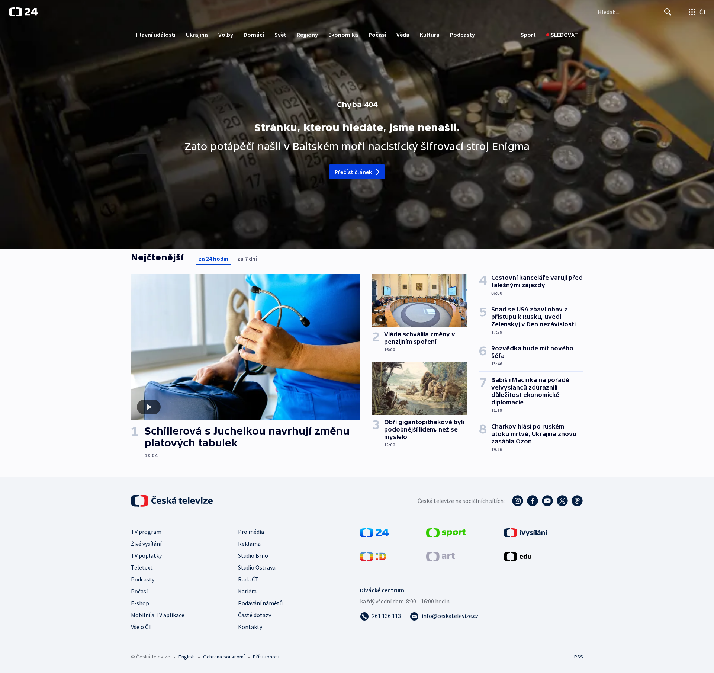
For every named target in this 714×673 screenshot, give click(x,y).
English (186, 656)
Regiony (307, 34)
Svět (280, 34)
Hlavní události (156, 34)
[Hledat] (668, 12)
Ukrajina (197, 34)
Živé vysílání (146, 543)
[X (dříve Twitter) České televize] (562, 501)
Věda (402, 34)
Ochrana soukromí (224, 656)
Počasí (377, 34)
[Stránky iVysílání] (525, 532)
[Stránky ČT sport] (446, 532)
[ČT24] (23, 11)
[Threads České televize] (577, 501)
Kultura (430, 34)
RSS (578, 656)
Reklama (249, 543)
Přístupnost (266, 656)
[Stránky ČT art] (440, 556)
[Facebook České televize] (532, 501)
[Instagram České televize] (518, 501)
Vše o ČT (141, 627)
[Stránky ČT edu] (517, 556)
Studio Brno (253, 555)
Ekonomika (343, 34)
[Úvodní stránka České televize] (172, 501)
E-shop (140, 603)
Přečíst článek (353, 172)
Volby (225, 34)
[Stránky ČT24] (374, 532)
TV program (146, 531)
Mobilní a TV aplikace (157, 615)
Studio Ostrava (257, 567)
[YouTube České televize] (547, 501)
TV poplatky (146, 555)
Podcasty (462, 34)
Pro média (251, 531)
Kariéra (247, 591)
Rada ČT (248, 579)
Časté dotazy (254, 615)
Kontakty (250, 627)
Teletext (142, 567)
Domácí (254, 34)
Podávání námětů (260, 603)
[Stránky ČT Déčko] (373, 556)
